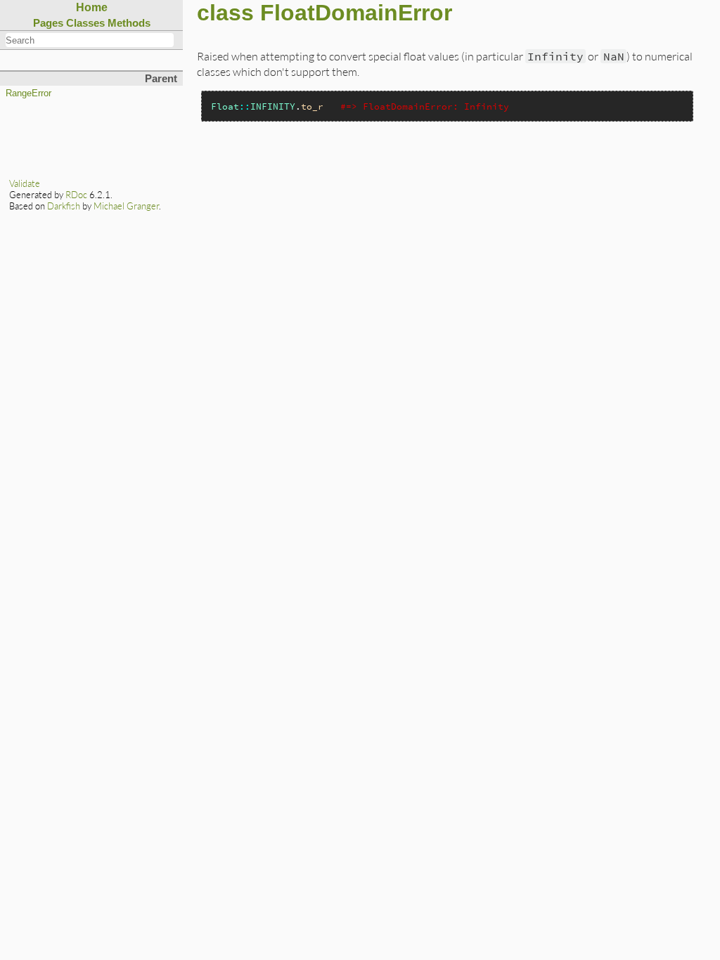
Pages (48, 23)
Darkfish (63, 206)
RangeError (28, 93)
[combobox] (90, 40)
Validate (24, 183)
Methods (129, 23)
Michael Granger (126, 206)
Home (92, 7)
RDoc (76, 194)
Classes (85, 23)
